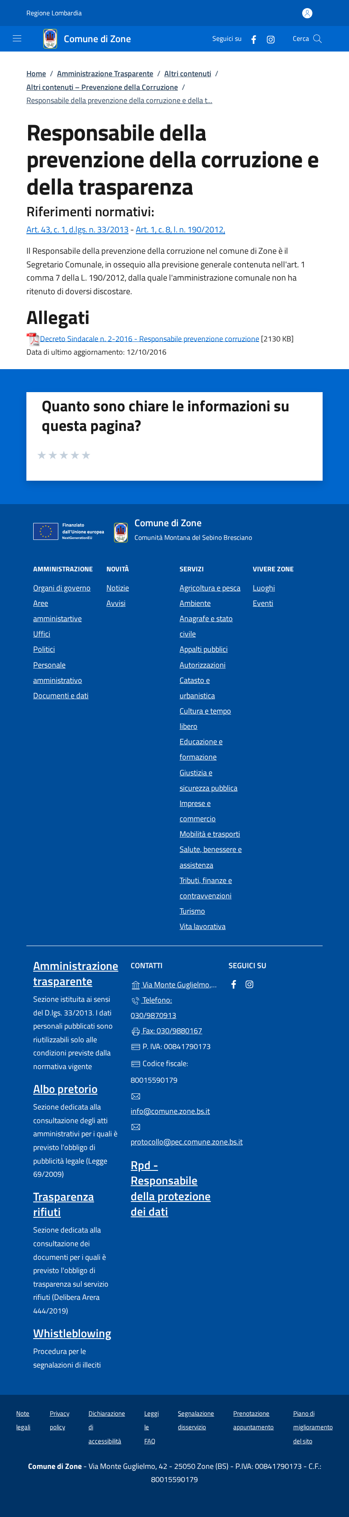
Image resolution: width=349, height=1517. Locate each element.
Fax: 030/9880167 (171, 1030)
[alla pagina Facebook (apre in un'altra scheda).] (250, 38)
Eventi (263, 603)
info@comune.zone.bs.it (170, 1111)
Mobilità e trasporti (210, 834)
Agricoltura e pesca (210, 588)
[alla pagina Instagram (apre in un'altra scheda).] (267, 38)
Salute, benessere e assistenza (211, 856)
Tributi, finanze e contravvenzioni (206, 888)
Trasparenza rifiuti (63, 1204)
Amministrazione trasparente (75, 973)
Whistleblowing (72, 1333)
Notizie (117, 588)
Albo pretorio (65, 1089)
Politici (44, 649)
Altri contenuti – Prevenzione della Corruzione (102, 87)
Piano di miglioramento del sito (313, 1427)
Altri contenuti (187, 73)
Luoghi (264, 588)
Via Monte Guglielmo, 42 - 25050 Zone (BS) (179, 983)
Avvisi (116, 603)
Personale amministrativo (57, 672)
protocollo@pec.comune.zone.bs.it (174, 1141)
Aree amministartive (57, 610)
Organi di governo (62, 588)
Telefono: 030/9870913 (153, 1007)
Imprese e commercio (198, 810)
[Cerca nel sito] (317, 39)
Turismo (192, 911)
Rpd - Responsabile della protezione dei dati (171, 1188)
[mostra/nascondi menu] (17, 38)
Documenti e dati (61, 695)
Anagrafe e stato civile (206, 626)
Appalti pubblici (204, 649)
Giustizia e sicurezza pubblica (208, 780)
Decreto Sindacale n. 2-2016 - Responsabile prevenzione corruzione (149, 338)
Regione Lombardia (54, 13)
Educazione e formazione (201, 749)
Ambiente (195, 603)
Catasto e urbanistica (197, 687)
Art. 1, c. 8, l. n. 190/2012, (180, 229)
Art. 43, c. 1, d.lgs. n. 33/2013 (77, 229)
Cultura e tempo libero (205, 718)
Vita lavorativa (203, 926)
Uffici (41, 633)
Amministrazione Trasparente (105, 73)
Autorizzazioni (203, 665)
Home (36, 73)
